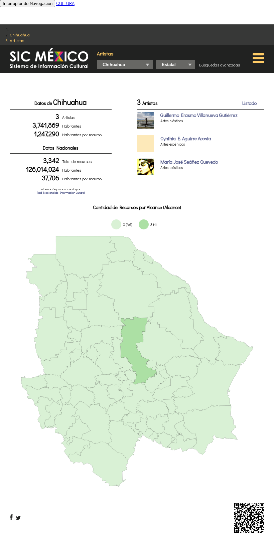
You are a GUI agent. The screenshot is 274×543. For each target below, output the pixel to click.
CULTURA (65, 3)
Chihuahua (20, 34)
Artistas (17, 40)
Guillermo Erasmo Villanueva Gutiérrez (199, 115)
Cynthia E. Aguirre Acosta (185, 138)
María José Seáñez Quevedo (189, 162)
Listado (249, 103)
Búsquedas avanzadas (219, 64)
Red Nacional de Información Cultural (61, 192)
